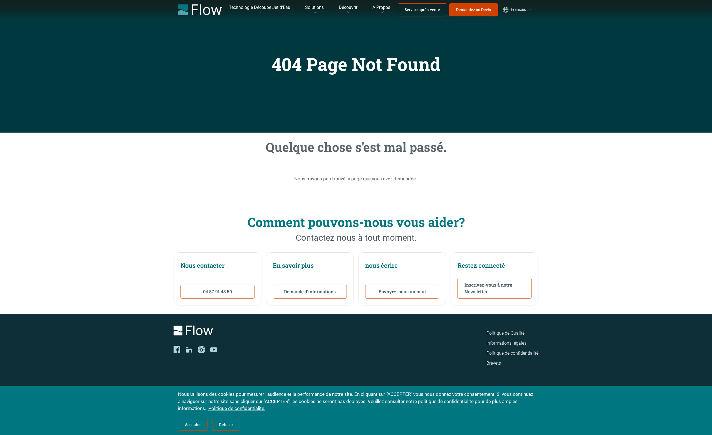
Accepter (193, 424)
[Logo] (245, 331)
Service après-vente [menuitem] (422, 10)
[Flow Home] (200, 9)
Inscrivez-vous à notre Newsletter (488, 288)
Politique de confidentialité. (236, 408)
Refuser (226, 424)
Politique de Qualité (505, 333)
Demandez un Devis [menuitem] (473, 10)
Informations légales (506, 343)
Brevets (493, 363)
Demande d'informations (310, 291)
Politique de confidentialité (512, 353)
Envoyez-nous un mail (402, 291)
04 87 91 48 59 (217, 291)
